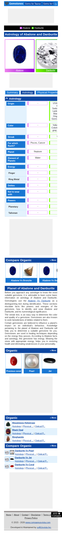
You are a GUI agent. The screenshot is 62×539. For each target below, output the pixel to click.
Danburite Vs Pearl (24, 450)
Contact (25, 515)
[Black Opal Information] (8, 431)
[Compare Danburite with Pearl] (9, 452)
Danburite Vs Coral (24, 464)
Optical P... (40, 426)
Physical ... (28, 426)
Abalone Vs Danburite (39, 301)
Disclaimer (36, 515)
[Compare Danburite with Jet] (9, 459)
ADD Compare (56, 514)
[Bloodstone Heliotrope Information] (8, 424)
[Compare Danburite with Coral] (9, 466)
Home (8, 515)
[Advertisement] (31, 16)
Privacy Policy (31, 518)
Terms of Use (49, 515)
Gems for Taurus (33, 3)
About (16, 515)
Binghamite (18, 437)
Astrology (27, 92)
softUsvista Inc (44, 527)
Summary (12, 92)
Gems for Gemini (51, 3)
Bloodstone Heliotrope (23, 423)
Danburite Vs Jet (23, 457)
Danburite (50, 70)
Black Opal (17, 430)
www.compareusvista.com (37, 522)
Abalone (20, 70)
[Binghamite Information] (8, 438)
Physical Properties (48, 92)
